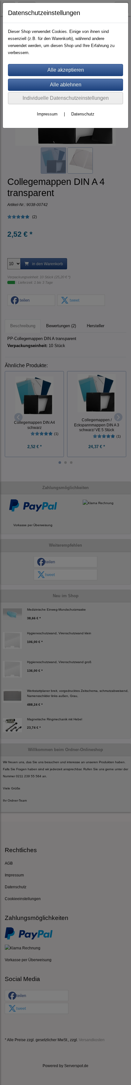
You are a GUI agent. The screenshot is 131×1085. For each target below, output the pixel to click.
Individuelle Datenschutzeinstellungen (66, 98)
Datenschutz (82, 114)
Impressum (47, 114)
